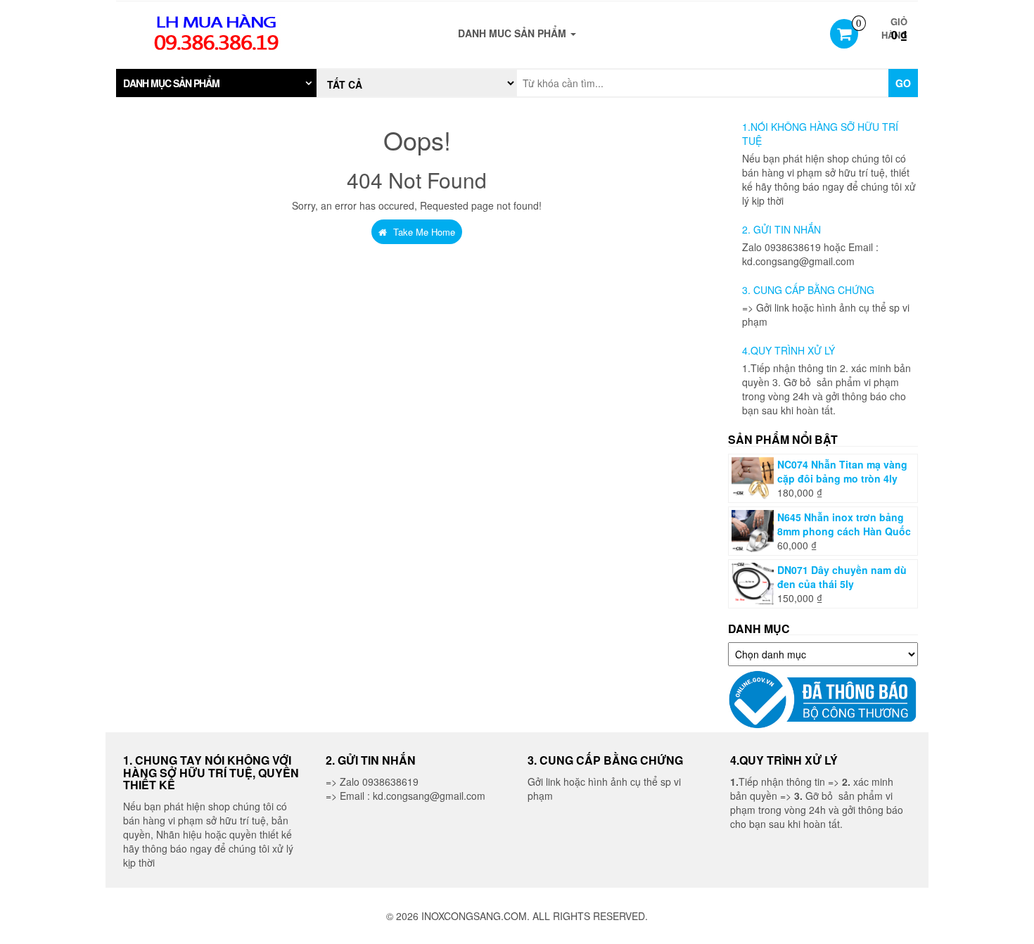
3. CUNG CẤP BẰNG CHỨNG (808, 290)
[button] (216, 83)
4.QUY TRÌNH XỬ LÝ (788, 350)
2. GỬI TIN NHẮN (781, 229)
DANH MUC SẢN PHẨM (513, 33)
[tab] (216, 83)
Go (903, 83)
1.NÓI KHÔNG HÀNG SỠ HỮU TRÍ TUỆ (820, 134)
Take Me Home (422, 231)
